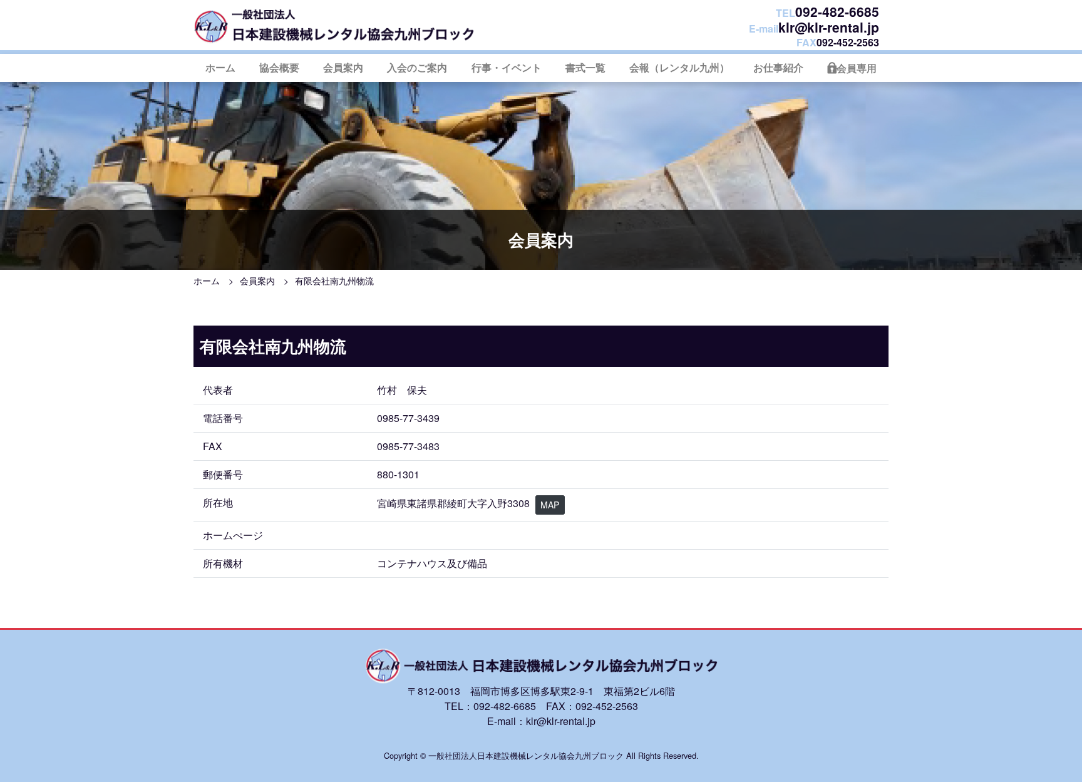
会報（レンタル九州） (679, 67)
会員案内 (343, 67)
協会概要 (279, 67)
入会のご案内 (417, 67)
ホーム (220, 67)
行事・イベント (506, 67)
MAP (549, 504)
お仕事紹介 (778, 67)
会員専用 (857, 68)
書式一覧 (585, 67)
